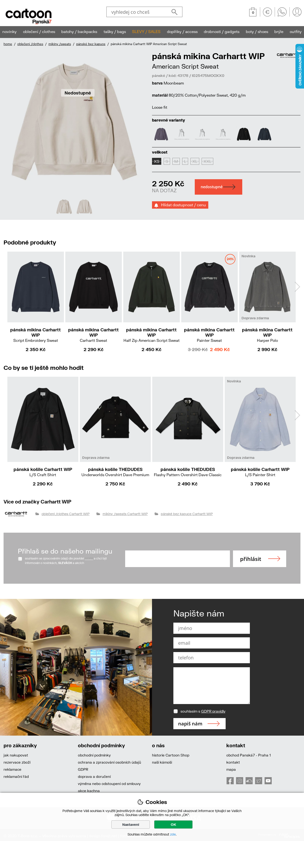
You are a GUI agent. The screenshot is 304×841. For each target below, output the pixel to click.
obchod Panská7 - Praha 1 (248, 755)
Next (297, 287)
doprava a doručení (94, 776)
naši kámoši (162, 762)
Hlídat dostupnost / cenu (182, 204)
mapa (231, 769)
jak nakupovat (16, 755)
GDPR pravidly (213, 711)
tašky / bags (115, 31)
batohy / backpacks (79, 31)
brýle (278, 31)
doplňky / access (182, 31)
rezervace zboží (17, 762)
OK (173, 824)
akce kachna (89, 791)
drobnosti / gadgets (221, 31)
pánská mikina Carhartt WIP (35, 335)
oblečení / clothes (39, 31)
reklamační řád (16, 776)
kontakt (233, 762)
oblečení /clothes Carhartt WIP (66, 514)
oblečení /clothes (30, 44)
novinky (9, 31)
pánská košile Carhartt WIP (43, 472)
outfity (296, 31)
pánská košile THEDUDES (115, 472)
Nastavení (130, 824)
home (8, 44)
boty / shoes (257, 31)
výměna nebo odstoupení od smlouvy (109, 783)
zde (173, 834)
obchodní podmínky (94, 755)
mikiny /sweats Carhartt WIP (125, 514)
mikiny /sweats (59, 44)
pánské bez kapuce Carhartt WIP (187, 514)
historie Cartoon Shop (170, 755)
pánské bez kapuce (90, 44)
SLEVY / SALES (146, 31)
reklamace (12, 769)
